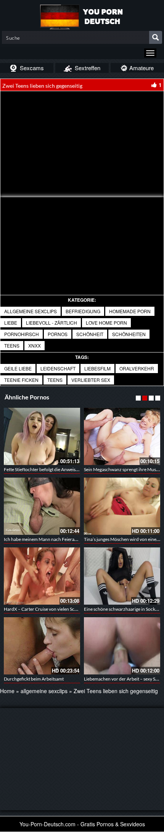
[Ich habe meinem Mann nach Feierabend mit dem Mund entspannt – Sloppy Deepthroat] (42, 506)
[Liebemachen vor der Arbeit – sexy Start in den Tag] (122, 645)
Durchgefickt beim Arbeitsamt (34, 679)
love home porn (106, 322)
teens (11, 345)
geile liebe (18, 368)
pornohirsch (21, 334)
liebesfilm (97, 368)
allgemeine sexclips (30, 311)
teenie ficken (21, 380)
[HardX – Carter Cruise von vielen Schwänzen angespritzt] (42, 576)
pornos (58, 334)
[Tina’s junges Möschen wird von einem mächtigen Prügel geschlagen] (122, 506)
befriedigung (83, 311)
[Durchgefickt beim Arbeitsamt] (42, 645)
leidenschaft (58, 368)
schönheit (89, 334)
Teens (55, 380)
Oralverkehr (136, 368)
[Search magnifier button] (155, 37)
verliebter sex (90, 380)
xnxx (34, 345)
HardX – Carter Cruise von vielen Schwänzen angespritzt (60, 609)
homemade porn (130, 311)
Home (7, 691)
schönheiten (129, 334)
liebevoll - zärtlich (51, 322)
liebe (10, 322)
